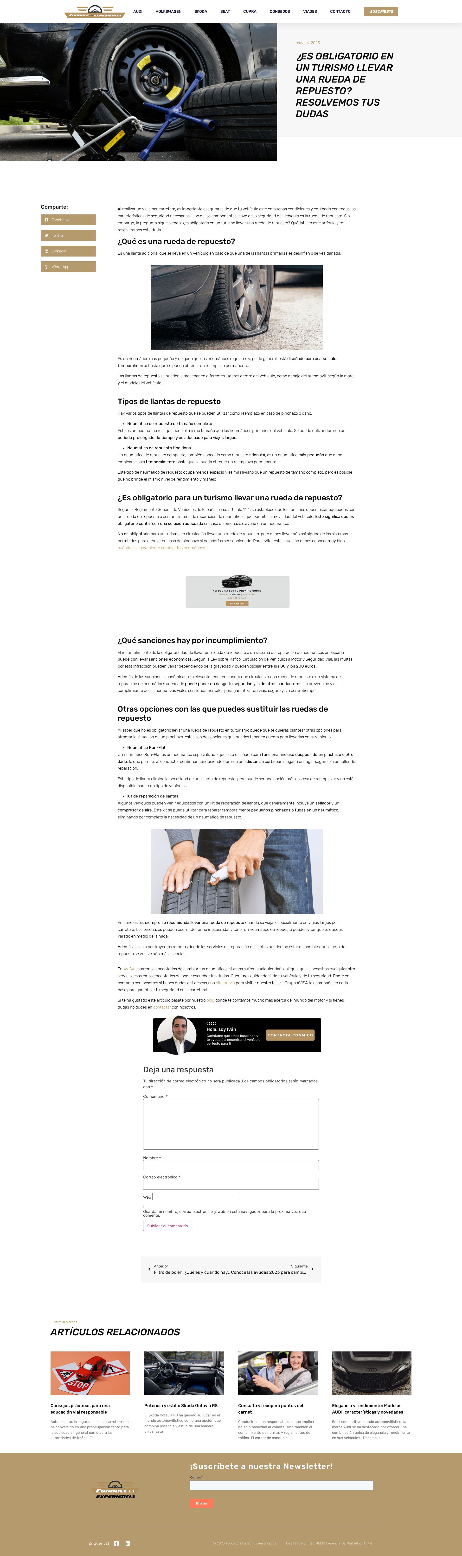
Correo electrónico (162, 1177)
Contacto (340, 11)
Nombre (152, 1158)
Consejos (280, 11)
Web (147, 1197)
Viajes (310, 11)
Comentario (155, 1096)
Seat (225, 11)
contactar (162, 1007)
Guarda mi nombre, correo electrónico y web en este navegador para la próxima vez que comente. (224, 1213)
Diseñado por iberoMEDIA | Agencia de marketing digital (329, 1543)
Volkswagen (168, 11)
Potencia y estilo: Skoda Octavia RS (181, 1405)
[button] (68, 219)
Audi (137, 11)
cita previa (225, 982)
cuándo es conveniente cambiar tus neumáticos (161, 547)
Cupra (250, 11)
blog (209, 1000)
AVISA (128, 968)
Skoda (201, 11)
